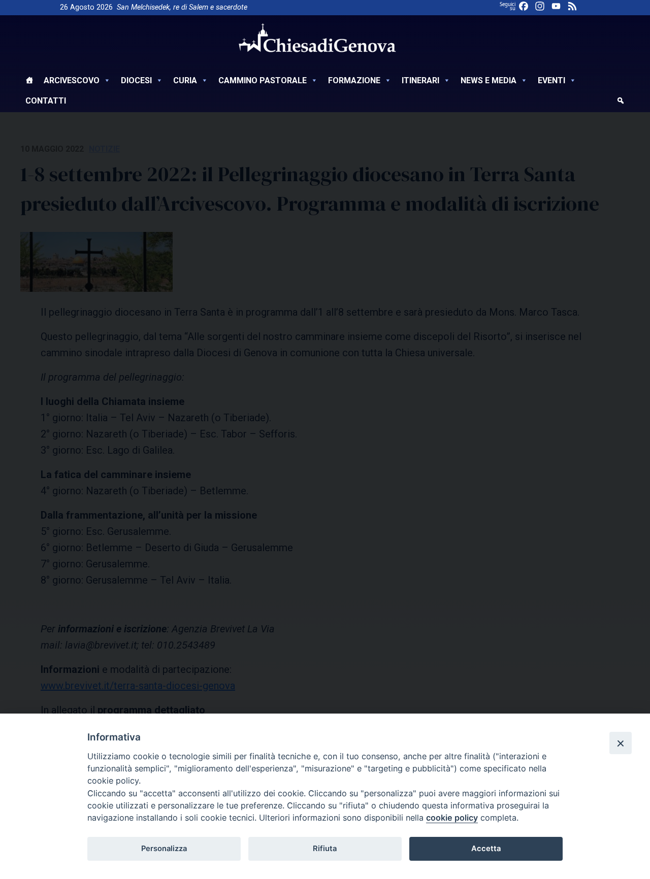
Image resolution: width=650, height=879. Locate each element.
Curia (185, 80)
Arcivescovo (72, 80)
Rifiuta (325, 848)
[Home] (29, 82)
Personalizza (164, 848)
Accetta (486, 848)
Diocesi (136, 80)
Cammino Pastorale (262, 80)
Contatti (45, 101)
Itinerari (420, 80)
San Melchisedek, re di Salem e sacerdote (182, 7)
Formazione (354, 80)
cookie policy (452, 818)
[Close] (620, 743)
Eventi (551, 80)
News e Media (488, 80)
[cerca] (620, 102)
